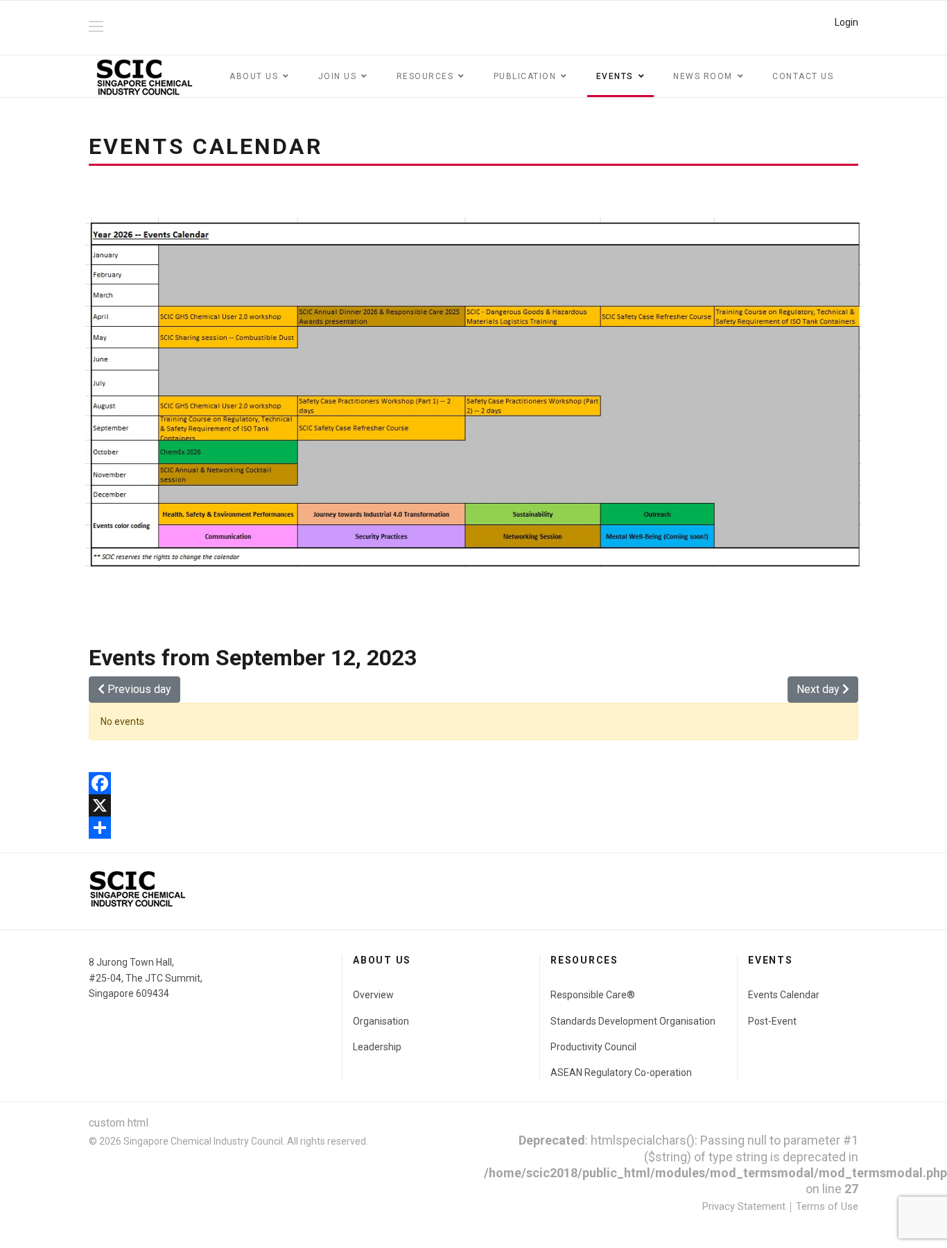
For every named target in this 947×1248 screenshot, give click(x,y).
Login (846, 22)
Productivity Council (593, 1046)
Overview (373, 994)
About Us (253, 76)
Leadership (377, 1046)
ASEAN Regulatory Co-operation (621, 1072)
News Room (703, 76)
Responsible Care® (592, 994)
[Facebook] (473, 783)
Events (615, 76)
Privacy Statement (743, 1206)
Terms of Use (827, 1206)
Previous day (138, 689)
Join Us (337, 76)
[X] (473, 805)
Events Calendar (783, 994)
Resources (425, 76)
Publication (525, 76)
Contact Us (802, 76)
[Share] (473, 828)
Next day (819, 689)
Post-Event (772, 1021)
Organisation (381, 1021)
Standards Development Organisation (632, 1021)
